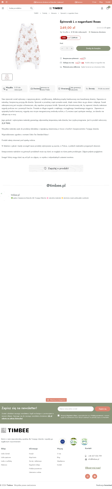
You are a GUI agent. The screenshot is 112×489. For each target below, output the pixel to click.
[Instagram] (7, 2)
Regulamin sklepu (72, 416)
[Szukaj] (31, 8)
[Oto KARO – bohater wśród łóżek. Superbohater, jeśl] (101, 276)
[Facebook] (2, 2)
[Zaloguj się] (102, 8)
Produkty (44, 13)
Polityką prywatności (97, 416)
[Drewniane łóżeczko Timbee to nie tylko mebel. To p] (11, 270)
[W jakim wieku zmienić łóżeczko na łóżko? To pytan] (78, 299)
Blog (101, 2)
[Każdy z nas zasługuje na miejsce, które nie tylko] (56, 278)
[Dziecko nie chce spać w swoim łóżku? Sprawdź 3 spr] (33, 295)
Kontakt (108, 2)
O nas (94, 2)
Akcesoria (54, 13)
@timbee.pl (56, 185)
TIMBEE (36, 13)
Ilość (61, 43)
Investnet (108, 485)
